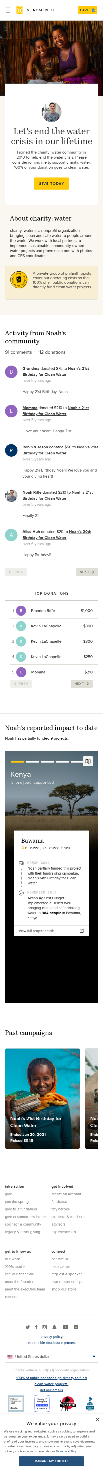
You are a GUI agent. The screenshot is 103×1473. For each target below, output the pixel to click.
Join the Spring (17, 1201)
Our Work (12, 1259)
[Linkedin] (76, 1327)
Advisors (59, 1224)
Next (85, 571)
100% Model (15, 1266)
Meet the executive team (25, 1289)
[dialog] (51, 1443)
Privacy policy (51, 1336)
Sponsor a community (23, 1224)
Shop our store (64, 1289)
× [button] (97, 1420)
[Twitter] (28, 1327)
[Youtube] (65, 1327)
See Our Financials (19, 1274)
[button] (51, 1461)
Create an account (66, 1194)
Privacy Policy (66, 1451)
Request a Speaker (67, 1274)
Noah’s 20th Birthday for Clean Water (56, 535)
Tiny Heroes (61, 1209)
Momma (30, 408)
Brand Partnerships (68, 1281)
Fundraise (59, 1201)
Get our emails (51, 1389)
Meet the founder (19, 1281)
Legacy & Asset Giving (22, 1231)
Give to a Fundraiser (21, 1209)
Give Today (51, 183)
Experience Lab (64, 1231)
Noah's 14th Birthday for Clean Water (52, 880)
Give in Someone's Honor (25, 1216)
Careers (11, 1296)
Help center (61, 1266)
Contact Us (60, 1259)
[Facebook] (36, 1327)
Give (8, 1194)
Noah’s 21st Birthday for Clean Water (55, 371)
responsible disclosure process (51, 1342)
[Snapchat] (54, 1327)
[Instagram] (44, 1327)
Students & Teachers (68, 1216)
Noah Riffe (32, 492)
